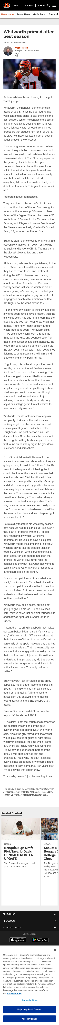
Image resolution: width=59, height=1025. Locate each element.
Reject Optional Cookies (29, 1009)
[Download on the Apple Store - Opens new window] (17, 940)
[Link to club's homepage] (6, 4)
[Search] (48, 5)
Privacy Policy (14, 993)
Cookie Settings (29, 1000)
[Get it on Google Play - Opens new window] (40, 941)
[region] (29, 985)
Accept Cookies (30, 1018)
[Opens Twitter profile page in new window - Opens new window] (17, 55)
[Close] (55, 950)
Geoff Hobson (21, 48)
